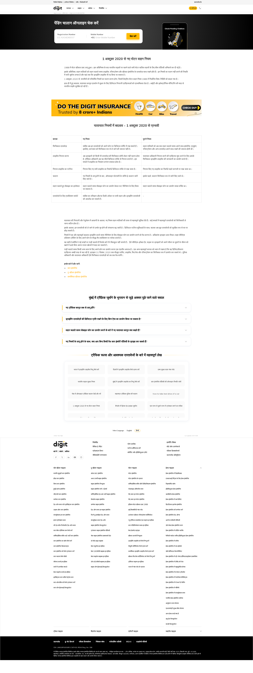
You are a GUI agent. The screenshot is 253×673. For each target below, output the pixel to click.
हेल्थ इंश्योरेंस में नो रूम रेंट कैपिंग (175, 582)
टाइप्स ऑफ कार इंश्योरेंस (61, 510)
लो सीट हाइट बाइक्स (97, 541)
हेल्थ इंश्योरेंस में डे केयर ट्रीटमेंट (175, 572)
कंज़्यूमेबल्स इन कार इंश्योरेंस (61, 515)
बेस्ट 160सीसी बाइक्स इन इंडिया (101, 551)
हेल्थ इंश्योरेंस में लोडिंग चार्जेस (174, 530)
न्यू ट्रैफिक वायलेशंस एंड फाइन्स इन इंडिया (141, 520)
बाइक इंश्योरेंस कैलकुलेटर (98, 525)
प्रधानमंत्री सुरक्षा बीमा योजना (175, 608)
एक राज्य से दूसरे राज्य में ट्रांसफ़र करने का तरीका (166, 406)
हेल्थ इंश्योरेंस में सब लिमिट (173, 499)
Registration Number (66, 34)
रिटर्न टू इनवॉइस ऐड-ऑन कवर (100, 515)
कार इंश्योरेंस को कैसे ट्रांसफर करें (63, 551)
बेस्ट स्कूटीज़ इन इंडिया (97, 546)
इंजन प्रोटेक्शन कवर (59, 520)
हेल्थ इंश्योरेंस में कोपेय (172, 541)
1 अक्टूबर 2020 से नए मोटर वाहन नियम (86, 406)
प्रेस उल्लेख (131, 444)
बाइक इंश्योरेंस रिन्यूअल (98, 484)
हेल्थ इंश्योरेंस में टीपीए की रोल (174, 562)
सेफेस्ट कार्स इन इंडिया (60, 562)
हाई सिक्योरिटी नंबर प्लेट (135, 510)
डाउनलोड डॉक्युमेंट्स (173, 455)
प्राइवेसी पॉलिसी (141, 641)
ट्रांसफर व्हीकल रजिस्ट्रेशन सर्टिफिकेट (140, 515)
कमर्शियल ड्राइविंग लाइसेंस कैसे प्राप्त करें (141, 551)
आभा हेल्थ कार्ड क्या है (172, 613)
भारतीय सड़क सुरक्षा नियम (86, 381)
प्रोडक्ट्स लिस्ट (98, 451)
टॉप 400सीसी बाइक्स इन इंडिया (100, 562)
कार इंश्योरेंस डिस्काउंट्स (61, 546)
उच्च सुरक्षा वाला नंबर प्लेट (166, 369)
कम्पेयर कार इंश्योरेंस (59, 499)
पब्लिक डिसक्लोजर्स (173, 451)
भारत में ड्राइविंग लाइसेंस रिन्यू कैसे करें (86, 369)
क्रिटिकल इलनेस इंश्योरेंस (174, 504)
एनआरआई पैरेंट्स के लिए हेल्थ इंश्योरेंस (177, 478)
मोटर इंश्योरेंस (132, 473)
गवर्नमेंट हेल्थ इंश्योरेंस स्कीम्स (174, 598)
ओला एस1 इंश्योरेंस (97, 473)
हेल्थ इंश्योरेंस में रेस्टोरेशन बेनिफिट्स (176, 577)
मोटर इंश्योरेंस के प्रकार (135, 478)
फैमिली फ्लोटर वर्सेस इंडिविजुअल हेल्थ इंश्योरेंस (180, 536)
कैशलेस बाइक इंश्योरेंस (97, 499)
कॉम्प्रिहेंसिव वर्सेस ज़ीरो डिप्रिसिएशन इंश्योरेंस (142, 484)
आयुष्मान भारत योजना (172, 603)
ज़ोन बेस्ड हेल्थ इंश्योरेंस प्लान (174, 525)
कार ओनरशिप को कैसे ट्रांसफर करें (64, 582)
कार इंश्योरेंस (72, 268)
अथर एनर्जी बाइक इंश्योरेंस (99, 478)
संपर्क (61, 451)
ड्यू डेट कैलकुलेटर (171, 619)
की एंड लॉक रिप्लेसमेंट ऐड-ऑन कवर (64, 525)
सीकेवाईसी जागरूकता (100, 455)
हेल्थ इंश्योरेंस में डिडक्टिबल (174, 473)
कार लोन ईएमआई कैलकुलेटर (62, 588)
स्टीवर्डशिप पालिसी (115, 641)
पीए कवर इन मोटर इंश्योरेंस (136, 494)
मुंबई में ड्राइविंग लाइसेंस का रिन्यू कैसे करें (126, 381)
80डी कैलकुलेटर (171, 624)
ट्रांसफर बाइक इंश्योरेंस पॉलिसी (100, 530)
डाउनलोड (56, 641)
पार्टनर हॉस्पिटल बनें (134, 448)
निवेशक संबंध (100, 641)
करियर (67, 451)
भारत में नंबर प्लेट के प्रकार (136, 567)
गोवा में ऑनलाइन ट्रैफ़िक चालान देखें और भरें (86, 394)
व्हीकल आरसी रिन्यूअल (135, 536)
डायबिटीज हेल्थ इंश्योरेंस (173, 494)
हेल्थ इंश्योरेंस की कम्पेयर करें (174, 510)
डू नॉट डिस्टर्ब (69, 641)
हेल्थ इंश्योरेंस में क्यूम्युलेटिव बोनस (175, 567)
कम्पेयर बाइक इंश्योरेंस (97, 504)
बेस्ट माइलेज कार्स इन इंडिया (61, 572)
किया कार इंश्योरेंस (59, 484)
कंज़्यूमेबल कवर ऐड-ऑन (98, 520)
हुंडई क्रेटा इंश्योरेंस (59, 489)
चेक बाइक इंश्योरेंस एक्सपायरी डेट (101, 536)
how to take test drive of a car (166, 394)
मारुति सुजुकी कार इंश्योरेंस (61, 473)
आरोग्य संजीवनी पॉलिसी (173, 520)
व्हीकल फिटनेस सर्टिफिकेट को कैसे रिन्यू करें (141, 556)
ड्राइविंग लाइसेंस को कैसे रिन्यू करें (138, 541)
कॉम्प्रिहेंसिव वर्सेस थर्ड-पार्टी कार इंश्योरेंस (65, 536)
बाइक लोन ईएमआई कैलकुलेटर (100, 567)
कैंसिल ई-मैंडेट (97, 446)
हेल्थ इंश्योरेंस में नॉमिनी (172, 588)
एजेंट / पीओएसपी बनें (81, 2)
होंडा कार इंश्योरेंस (58, 478)
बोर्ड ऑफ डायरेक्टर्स (173, 446)
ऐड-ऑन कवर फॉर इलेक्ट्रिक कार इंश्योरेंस (66, 504)
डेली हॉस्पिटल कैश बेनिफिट (174, 551)
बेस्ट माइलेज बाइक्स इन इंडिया (100, 556)
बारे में (55, 451)
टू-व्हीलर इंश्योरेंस (74, 272)
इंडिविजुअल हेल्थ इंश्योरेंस (173, 489)
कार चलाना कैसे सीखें (60, 556)
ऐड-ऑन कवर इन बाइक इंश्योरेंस (100, 510)
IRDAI (128, 641)
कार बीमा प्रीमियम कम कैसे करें (62, 530)
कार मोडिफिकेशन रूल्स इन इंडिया (138, 525)
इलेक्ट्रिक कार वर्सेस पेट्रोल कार (63, 577)
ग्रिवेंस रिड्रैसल (57, 2)
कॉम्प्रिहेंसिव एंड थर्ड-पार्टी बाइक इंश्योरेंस (103, 494)
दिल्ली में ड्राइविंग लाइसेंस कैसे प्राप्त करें (126, 369)
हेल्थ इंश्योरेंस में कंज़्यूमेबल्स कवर (175, 593)
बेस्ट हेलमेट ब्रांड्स (134, 530)
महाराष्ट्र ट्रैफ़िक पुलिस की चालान (126, 394)
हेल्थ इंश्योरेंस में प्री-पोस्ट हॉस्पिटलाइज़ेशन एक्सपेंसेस (181, 556)
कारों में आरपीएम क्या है (60, 567)
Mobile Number (97, 34)
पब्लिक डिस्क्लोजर (85, 641)
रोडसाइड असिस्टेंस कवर (135, 489)
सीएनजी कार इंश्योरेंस (59, 494)
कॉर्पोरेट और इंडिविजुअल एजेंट (137, 452)
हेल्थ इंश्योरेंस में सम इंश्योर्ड (174, 546)
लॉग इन (194, 8)
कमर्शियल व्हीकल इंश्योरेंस (77, 276)
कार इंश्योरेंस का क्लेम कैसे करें (62, 541)
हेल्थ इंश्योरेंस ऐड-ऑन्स (173, 515)
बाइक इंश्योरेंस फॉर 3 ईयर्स (99, 489)
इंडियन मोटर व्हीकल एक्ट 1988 (138, 504)
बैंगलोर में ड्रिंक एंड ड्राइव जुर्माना (126, 406)
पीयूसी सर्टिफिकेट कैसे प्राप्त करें (138, 546)
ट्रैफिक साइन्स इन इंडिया (136, 562)
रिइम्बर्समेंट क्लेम (170, 484)
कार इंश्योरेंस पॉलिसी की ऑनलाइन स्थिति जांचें (166, 381)
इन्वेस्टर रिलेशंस (69, 2)
